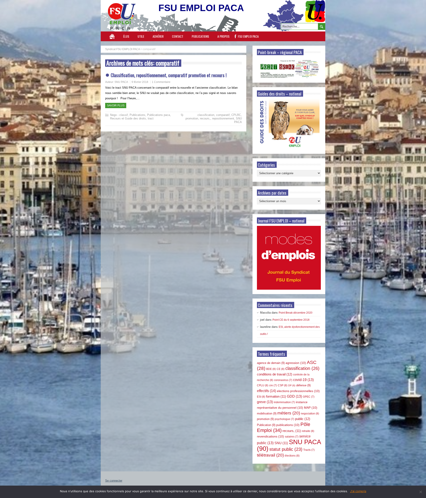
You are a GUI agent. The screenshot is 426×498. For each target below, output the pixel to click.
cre (273, 385)
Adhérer (158, 36)
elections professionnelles (298, 391)
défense (303, 385)
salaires (291, 436)
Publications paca (158, 115)
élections (292, 455)
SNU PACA (121, 82)
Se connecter (113, 480)
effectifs (266, 391)
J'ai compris (358, 491)
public (302, 419)
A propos (223, 36)
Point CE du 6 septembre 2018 (291, 319)
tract (151, 118)
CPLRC (236, 115)
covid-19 (303, 380)
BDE (271, 369)
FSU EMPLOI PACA (248, 36)
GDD (294, 396)
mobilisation (266, 413)
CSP (282, 385)
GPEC (308, 396)
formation (276, 396)
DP (291, 385)
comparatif (223, 115)
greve (265, 402)
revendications (270, 436)
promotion (191, 118)
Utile (141, 36)
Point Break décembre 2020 (295, 312)
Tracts (309, 450)
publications (288, 425)
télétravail (270, 455)
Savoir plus (115, 105)
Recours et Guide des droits (128, 118)
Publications (200, 36)
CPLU (262, 385)
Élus (126, 36)
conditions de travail (274, 374)
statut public (285, 449)
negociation (310, 413)
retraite (308, 431)
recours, (205, 118)
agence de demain (271, 363)
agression (296, 363)
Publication (266, 425)
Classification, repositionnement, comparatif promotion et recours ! (169, 75)
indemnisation (284, 402)
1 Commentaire (161, 82)
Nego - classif (119, 115)
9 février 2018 (140, 82)
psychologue (284, 419)
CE (280, 369)
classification (205, 115)
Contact (177, 36)
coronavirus (283, 380)
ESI (261, 396)
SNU (281, 443)
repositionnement (223, 118)
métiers (288, 413)
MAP (310, 407)
